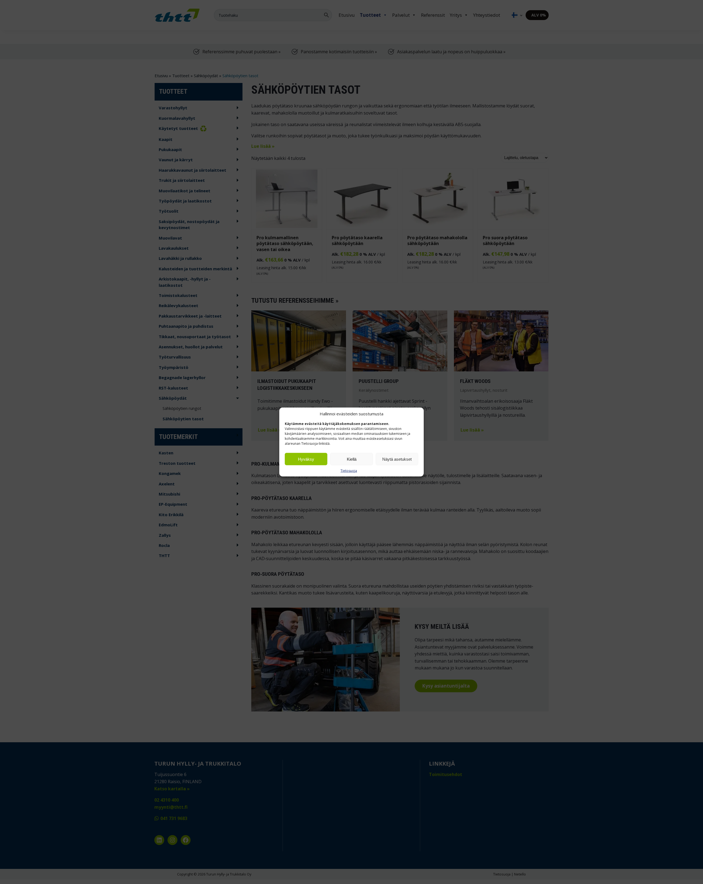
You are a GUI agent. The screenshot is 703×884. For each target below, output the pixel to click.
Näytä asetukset (397, 459)
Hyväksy (306, 459)
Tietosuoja (349, 470)
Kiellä (351, 459)
